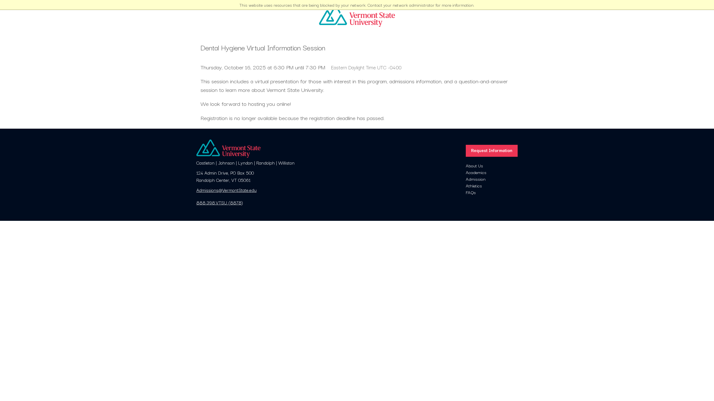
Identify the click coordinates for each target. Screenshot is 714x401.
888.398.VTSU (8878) (219, 202)
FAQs (471, 192)
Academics (476, 172)
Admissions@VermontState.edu (226, 190)
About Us (474, 165)
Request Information (491, 150)
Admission (476, 178)
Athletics (474, 185)
